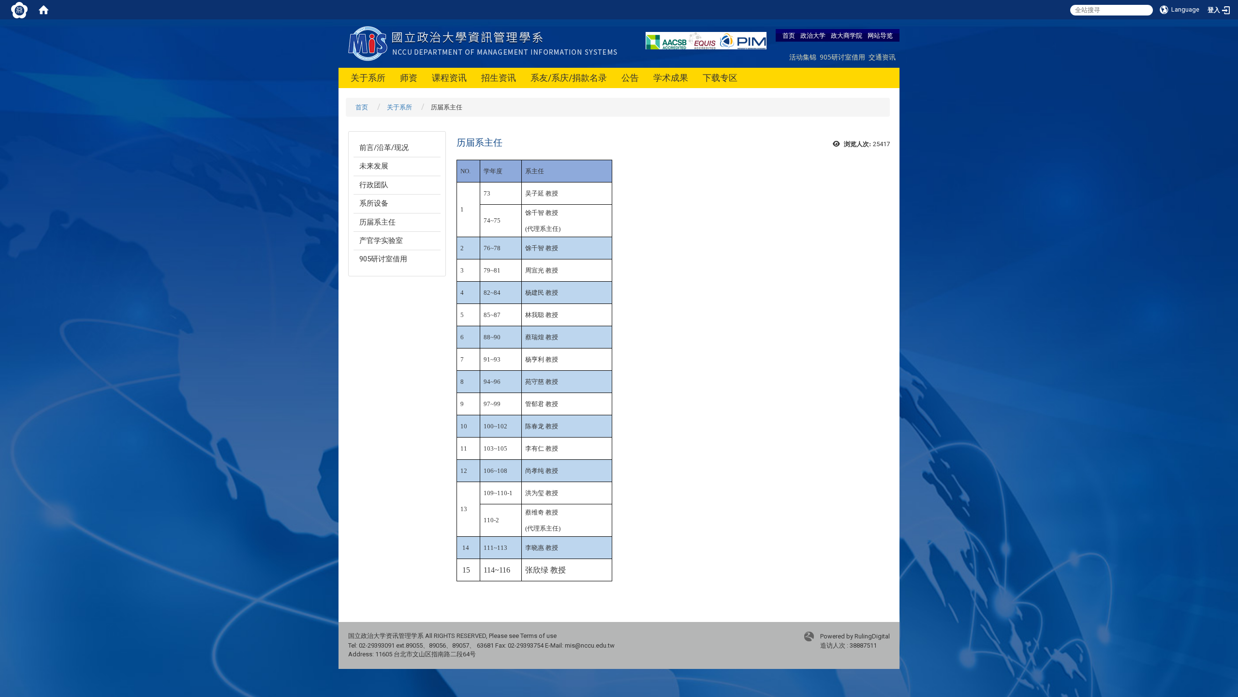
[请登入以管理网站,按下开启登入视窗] (19, 9)
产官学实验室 (381, 240)
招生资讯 (498, 78)
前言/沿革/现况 (384, 147)
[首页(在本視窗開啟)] (43, 9)
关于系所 (368, 78)
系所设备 (373, 203)
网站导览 (880, 35)
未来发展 (373, 166)
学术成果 (670, 78)
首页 (788, 35)
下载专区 (720, 78)
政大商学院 (846, 35)
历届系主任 (377, 222)
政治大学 (812, 35)
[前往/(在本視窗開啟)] (484, 42)
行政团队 (373, 185)
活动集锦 (802, 56)
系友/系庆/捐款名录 (569, 78)
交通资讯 (882, 56)
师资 (408, 78)
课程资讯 (449, 78)
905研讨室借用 (842, 56)
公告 (630, 78)
